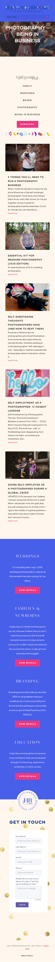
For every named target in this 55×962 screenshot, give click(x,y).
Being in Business (27, 114)
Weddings (27, 93)
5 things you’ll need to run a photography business (26, 181)
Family (27, 86)
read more (13, 213)
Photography (27, 107)
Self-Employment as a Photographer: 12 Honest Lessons (27, 406)
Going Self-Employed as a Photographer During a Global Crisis (27, 488)
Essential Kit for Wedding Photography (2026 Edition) (25, 259)
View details (27, 590)
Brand (27, 100)
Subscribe (27, 124)
